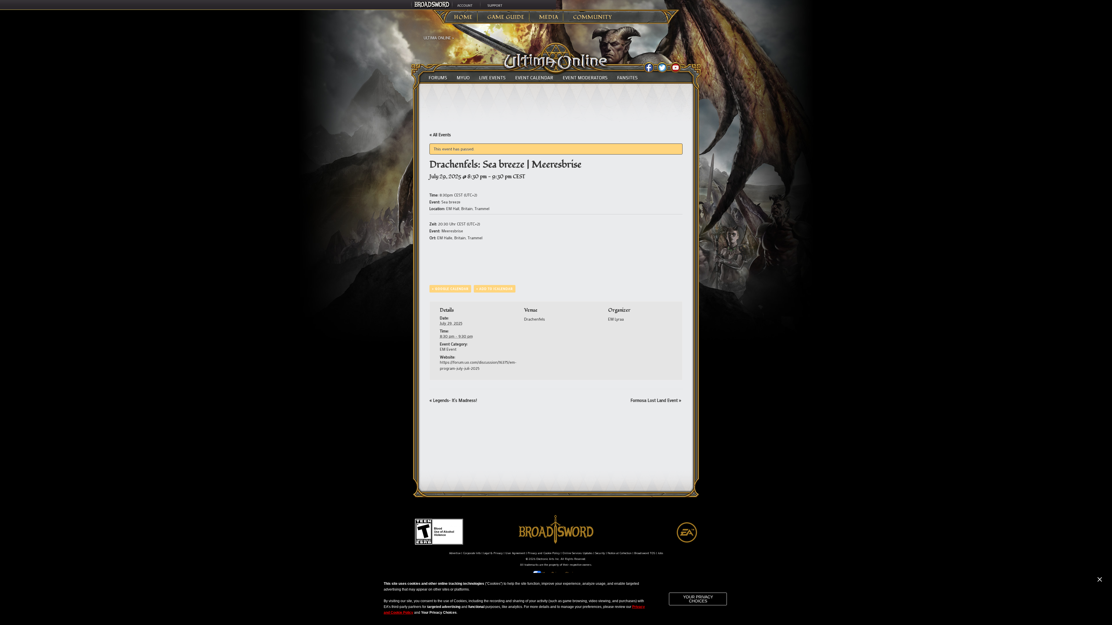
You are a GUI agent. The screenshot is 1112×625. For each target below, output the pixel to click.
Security (600, 553)
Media (548, 17)
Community (592, 17)
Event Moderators (585, 77)
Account (465, 5)
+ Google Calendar (450, 289)
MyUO (463, 77)
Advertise (454, 553)
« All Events (440, 134)
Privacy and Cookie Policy (544, 553)
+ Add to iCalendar (494, 289)
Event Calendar (534, 77)
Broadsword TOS (644, 553)
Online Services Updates (577, 553)
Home (463, 17)
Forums (438, 77)
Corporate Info (472, 553)
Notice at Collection (620, 553)
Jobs (660, 553)
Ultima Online (437, 38)
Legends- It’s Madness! (453, 400)
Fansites (627, 77)
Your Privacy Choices (698, 599)
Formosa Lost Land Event (655, 400)
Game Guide (505, 17)
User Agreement (515, 553)
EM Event (448, 349)
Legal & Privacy (493, 553)
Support (494, 5)
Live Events (492, 77)
